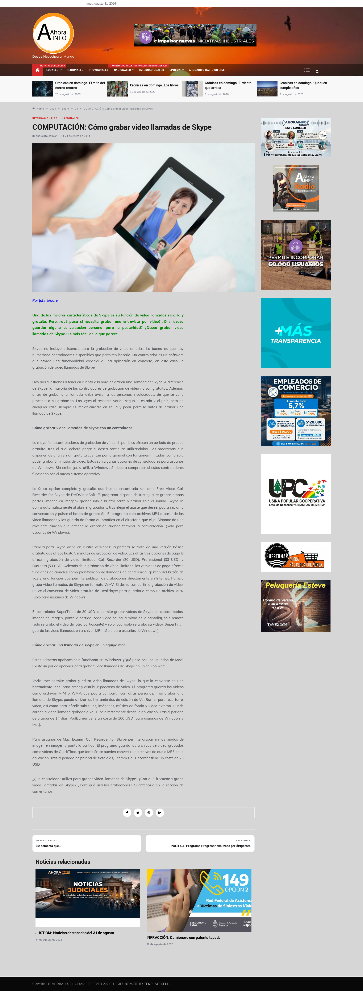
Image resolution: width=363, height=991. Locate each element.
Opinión (175, 70)
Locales (55, 68)
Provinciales (99, 70)
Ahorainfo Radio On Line (207, 70)
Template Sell (156, 984)
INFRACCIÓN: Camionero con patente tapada (184, 937)
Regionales (75, 70)
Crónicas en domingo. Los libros (79, 85)
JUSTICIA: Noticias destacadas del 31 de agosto (75, 933)
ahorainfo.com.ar (46, 136)
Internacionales (152, 68)
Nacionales (124, 68)
